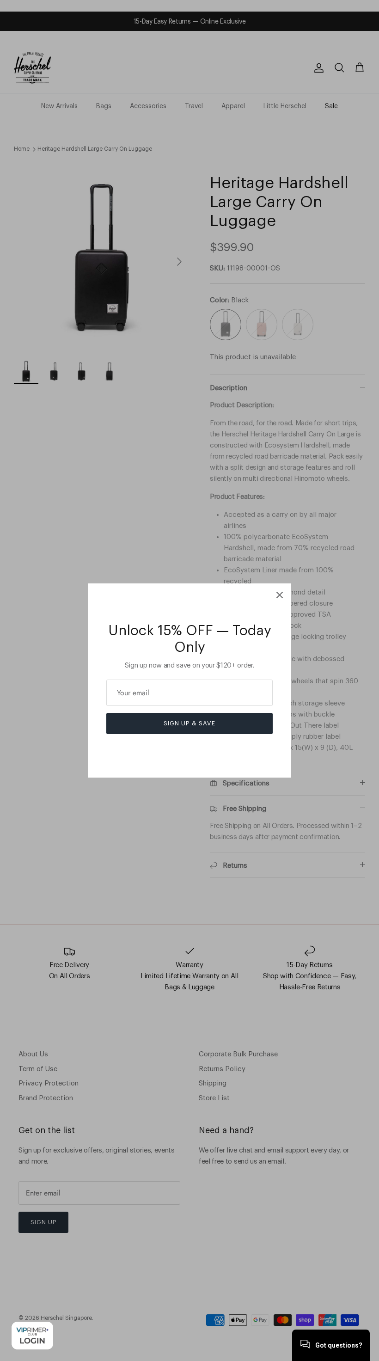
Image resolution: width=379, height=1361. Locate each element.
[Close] (279, 595)
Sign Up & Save (189, 723)
